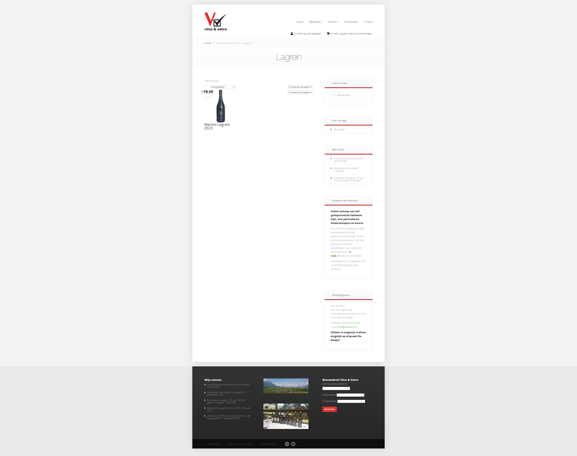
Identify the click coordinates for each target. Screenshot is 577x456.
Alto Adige (339, 129)
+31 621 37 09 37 (350, 323)
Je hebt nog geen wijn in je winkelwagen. (352, 33)
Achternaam (329, 394)
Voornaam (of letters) (334, 384)
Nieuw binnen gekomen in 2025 (223, 408)
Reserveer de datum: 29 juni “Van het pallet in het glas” (349, 179)
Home (207, 43)
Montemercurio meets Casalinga (346, 169)
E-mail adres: (329, 401)
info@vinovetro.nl (347, 327)
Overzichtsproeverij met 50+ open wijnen (349, 159)
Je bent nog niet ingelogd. (307, 33)
